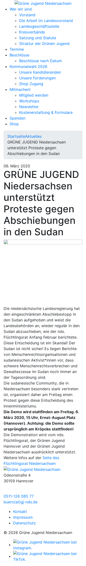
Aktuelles (33, 136)
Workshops (29, 101)
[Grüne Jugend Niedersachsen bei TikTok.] (47, 556)
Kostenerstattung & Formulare (46, 112)
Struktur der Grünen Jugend (44, 43)
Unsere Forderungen (37, 78)
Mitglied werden (33, 95)
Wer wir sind (21, 9)
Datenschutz (24, 523)
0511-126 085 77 (19, 496)
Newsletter (29, 106)
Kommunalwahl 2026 (28, 66)
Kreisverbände (32, 32)
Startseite (16, 136)
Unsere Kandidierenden (40, 72)
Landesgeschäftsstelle (39, 26)
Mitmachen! (20, 89)
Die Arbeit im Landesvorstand (46, 20)
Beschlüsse (19, 55)
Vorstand (27, 14)
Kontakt (20, 511)
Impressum (23, 517)
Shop (14, 123)
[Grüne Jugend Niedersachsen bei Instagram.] (47, 544)
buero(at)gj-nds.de (21, 502)
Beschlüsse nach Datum (40, 60)
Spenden (17, 118)
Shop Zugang (31, 83)
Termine (17, 49)
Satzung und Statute (37, 37)
